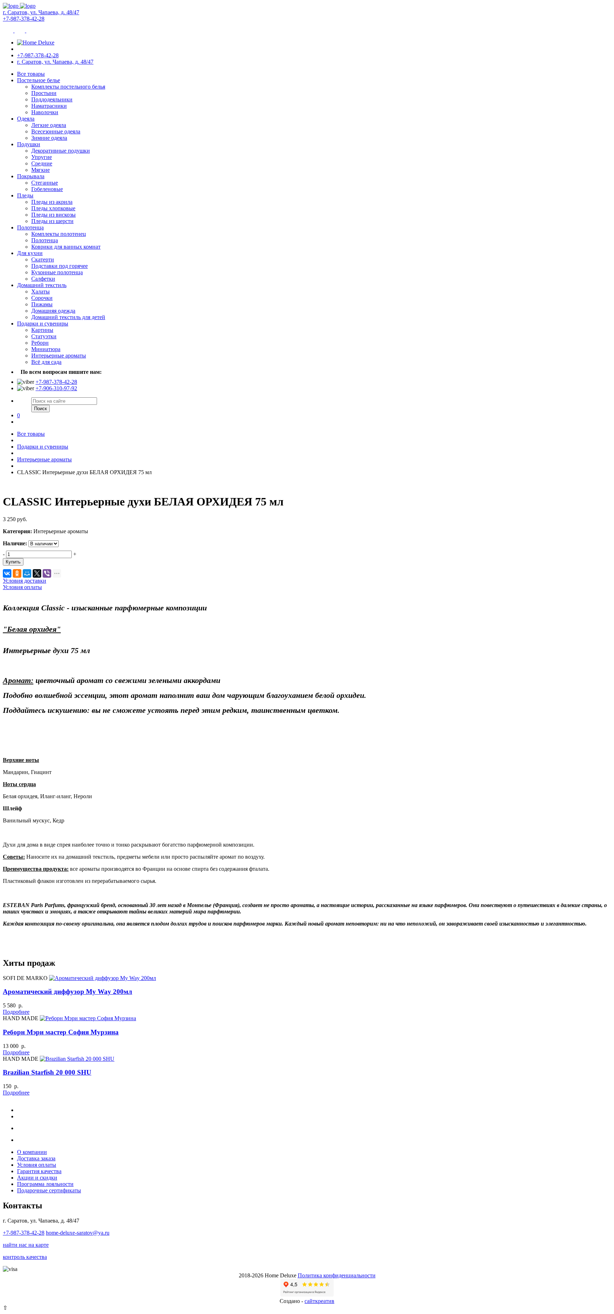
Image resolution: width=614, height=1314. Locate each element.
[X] (37, 573)
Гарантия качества (39, 1171)
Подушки (28, 144)
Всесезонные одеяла (55, 131)
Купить (13, 562)
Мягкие (40, 170)
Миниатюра (45, 349)
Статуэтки (43, 336)
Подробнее (16, 1012)
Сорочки (42, 298)
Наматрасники (49, 106)
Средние (41, 163)
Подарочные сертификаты (49, 1190)
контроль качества (25, 1257)
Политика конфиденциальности (337, 1275)
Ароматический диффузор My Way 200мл (67, 991)
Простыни (43, 93)
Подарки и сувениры (42, 323)
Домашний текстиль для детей (68, 317)
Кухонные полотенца (57, 272)
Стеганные (44, 183)
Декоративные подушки (60, 151)
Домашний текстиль (41, 285)
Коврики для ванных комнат (66, 247)
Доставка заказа (36, 1158)
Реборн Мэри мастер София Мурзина (61, 1032)
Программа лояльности (45, 1184)
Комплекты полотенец (58, 234)
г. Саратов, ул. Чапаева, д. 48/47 (41, 12)
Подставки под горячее (59, 266)
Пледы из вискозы (53, 215)
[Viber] (47, 573)
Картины (42, 330)
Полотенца (30, 227)
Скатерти (42, 259)
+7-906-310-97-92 (56, 388)
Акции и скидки (37, 1178)
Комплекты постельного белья (68, 87)
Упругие (41, 157)
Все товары (31, 74)
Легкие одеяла (48, 125)
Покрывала (30, 176)
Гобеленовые (47, 189)
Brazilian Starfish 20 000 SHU (47, 1072)
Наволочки (44, 112)
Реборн (40, 343)
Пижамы (42, 304)
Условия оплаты (22, 587)
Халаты (40, 291)
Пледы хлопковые (53, 208)
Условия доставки (24, 581)
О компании (32, 1152)
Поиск (40, 408)
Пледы (25, 195)
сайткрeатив (319, 1301)
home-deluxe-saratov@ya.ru (77, 1233)
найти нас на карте (26, 1245)
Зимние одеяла (49, 138)
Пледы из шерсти (52, 221)
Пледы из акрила (51, 202)
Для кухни (30, 253)
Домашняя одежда (53, 311)
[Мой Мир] (27, 573)
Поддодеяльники (51, 99)
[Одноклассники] (17, 573)
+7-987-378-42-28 (23, 19)
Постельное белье (38, 80)
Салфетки (43, 279)
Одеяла (25, 119)
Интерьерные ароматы (58, 356)
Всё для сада (46, 362)
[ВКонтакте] (7, 573)
